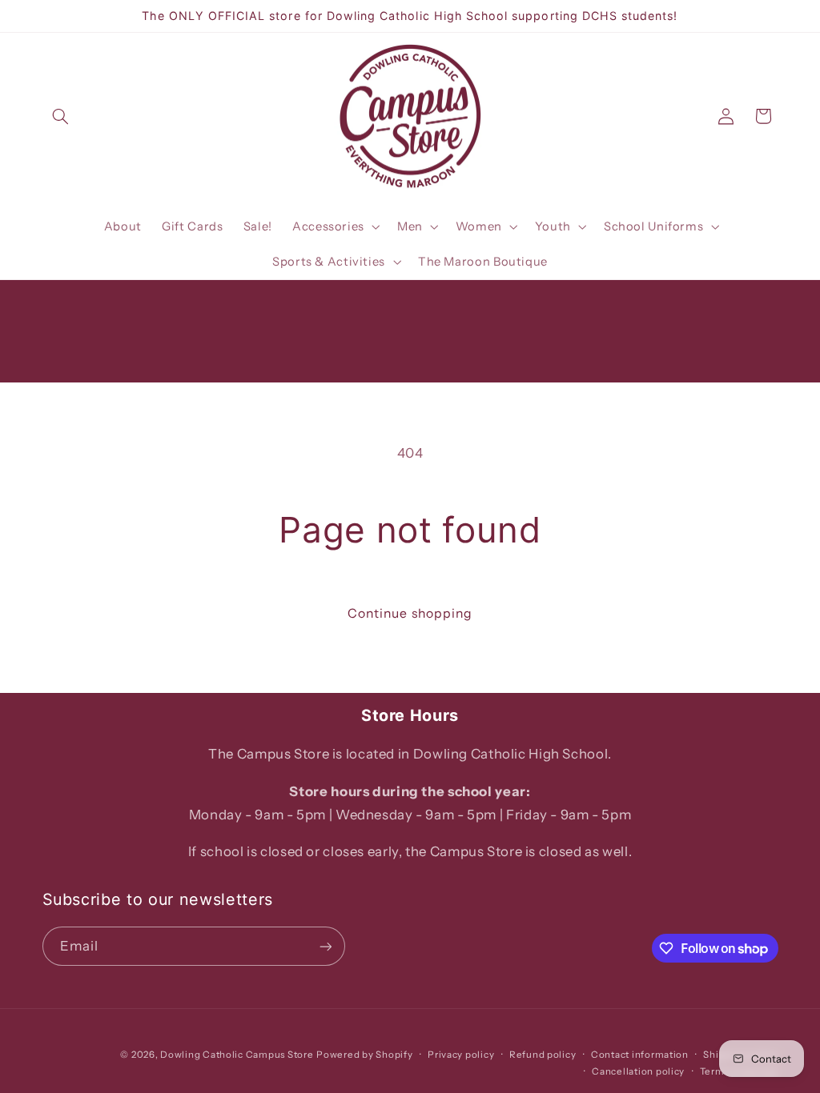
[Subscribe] (325, 946)
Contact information (640, 1054)
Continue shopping (410, 613)
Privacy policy (461, 1054)
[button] (60, 116)
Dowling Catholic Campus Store (236, 1054)
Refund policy (543, 1054)
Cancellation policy (638, 1071)
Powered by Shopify (364, 1054)
